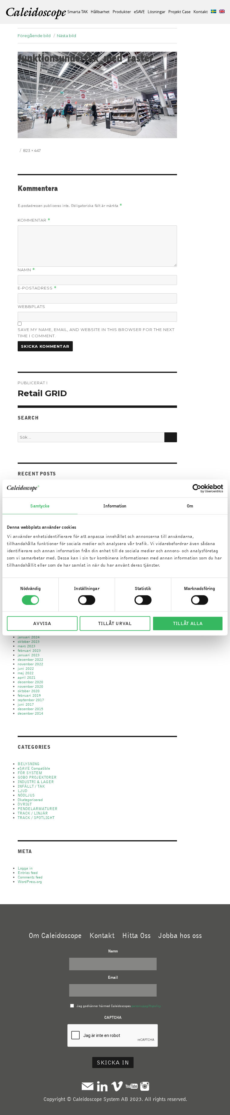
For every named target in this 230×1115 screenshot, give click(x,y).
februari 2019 (29, 695)
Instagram (144, 1086)
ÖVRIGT (25, 804)
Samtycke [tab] (39, 505)
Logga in (25, 868)
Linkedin (102, 1086)
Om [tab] (190, 505)
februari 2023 (29, 650)
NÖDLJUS (26, 795)
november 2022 (30, 664)
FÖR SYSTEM (30, 773)
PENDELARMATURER (38, 808)
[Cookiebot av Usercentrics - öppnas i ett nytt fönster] (197, 488)
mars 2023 (26, 646)
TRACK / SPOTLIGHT (36, 817)
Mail (87, 1086)
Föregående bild (34, 35)
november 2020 (30, 686)
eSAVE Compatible (34, 768)
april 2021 (26, 677)
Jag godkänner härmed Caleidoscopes (119, 1006)
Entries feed (28, 872)
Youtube (131, 1086)
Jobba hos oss (180, 935)
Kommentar (34, 220)
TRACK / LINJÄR (33, 813)
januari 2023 (29, 655)
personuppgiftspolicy (146, 1006)
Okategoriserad (30, 799)
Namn (26, 269)
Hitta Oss (136, 935)
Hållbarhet (100, 11)
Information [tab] (114, 505)
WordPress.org (30, 881)
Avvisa (42, 623)
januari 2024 (29, 637)
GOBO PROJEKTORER (37, 777)
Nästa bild (66, 35)
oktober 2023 (29, 641)
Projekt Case (179, 11)
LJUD (22, 790)
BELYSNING (29, 764)
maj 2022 (26, 673)
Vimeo (117, 1086)
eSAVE (139, 11)
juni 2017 (26, 704)
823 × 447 (32, 150)
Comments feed (30, 877)
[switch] (86, 600)
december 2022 (30, 659)
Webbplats (31, 306)
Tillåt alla (188, 623)
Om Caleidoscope (55, 935)
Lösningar (156, 11)
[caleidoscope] (36, 13)
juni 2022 (26, 668)
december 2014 (30, 713)
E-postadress (37, 288)
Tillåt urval (114, 623)
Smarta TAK (77, 11)
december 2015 (30, 709)
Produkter (122, 11)
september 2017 (31, 700)
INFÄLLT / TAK (31, 786)
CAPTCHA (113, 1017)
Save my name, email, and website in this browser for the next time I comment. (96, 332)
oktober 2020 (29, 691)
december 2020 (30, 682)
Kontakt (200, 11)
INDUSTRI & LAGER (36, 782)
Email (113, 977)
